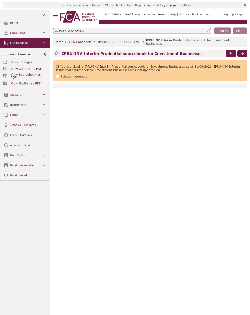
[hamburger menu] (55, 17)
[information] (45, 54)
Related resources (73, 76)
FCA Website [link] (113, 14)
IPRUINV (104, 42)
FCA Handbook (80, 42)
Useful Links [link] (132, 14)
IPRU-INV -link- (128, 42)
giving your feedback (177, 5)
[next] (242, 53)
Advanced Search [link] (155, 14)
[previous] (231, 53)
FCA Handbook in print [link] (194, 14)
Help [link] (173, 14)
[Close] (244, 4)
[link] (78, 16)
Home (59, 42)
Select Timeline (19, 54)
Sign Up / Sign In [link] (235, 14)
